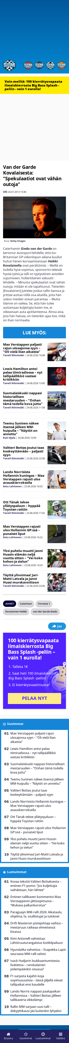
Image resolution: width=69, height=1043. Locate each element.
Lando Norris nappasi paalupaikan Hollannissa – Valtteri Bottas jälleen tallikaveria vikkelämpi (35, 995)
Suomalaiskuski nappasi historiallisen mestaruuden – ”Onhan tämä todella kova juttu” (23, 398)
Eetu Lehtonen (12, 486)
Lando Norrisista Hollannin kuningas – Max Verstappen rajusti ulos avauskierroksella (23, 477)
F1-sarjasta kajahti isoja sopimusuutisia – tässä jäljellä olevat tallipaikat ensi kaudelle (36, 980)
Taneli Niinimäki (13, 355)
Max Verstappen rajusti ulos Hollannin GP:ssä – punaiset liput (21, 530)
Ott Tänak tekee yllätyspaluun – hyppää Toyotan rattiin (21, 505)
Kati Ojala (9, 437)
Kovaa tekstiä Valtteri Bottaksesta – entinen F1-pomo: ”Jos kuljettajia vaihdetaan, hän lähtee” (35, 885)
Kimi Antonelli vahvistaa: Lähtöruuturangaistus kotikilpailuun (36, 940)
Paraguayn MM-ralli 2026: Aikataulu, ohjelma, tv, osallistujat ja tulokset (36, 914)
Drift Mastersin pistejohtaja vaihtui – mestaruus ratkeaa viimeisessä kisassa (36, 927)
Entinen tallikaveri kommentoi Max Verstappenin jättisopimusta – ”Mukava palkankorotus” (35, 901)
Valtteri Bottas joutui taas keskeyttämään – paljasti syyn (23, 451)
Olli (5, 191)
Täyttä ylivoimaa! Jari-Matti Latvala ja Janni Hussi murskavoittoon (21, 578)
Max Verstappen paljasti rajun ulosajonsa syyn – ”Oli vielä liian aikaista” (22, 348)
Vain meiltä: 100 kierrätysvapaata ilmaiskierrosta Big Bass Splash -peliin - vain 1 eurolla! (33, 85)
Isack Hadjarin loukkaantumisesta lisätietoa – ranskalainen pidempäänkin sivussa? (35, 965)
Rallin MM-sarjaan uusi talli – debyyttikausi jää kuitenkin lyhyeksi (35, 1009)
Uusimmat (15, 724)
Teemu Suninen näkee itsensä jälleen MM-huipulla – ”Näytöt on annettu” (21, 428)
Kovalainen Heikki (16, 611)
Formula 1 (44, 603)
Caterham (26, 603)
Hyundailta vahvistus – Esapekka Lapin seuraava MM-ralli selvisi (38, 952)
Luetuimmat (16, 872)
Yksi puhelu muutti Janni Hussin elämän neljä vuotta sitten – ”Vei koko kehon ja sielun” (23, 556)
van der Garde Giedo (45, 611)
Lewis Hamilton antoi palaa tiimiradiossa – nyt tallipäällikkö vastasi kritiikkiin (22, 374)
